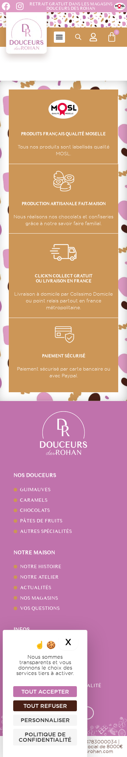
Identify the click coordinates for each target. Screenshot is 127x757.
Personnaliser (45, 720)
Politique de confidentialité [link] (45, 737)
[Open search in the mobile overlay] (78, 37)
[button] (59, 37)
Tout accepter (45, 692)
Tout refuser (45, 706)
